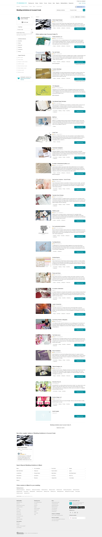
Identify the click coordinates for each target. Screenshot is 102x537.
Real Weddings (54, 509)
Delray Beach (19, 475)
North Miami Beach (72, 473)
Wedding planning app (55, 502)
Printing (19, 51)
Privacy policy (19, 514)
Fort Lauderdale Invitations (58, 226)
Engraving (20, 47)
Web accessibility (19, 519)
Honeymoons (54, 511)
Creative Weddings (56, 69)
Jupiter (70, 470)
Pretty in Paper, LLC (57, 397)
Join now (83, 3)
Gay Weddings (19, 527)
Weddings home (19, 502)
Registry (57, 3)
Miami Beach (54, 473)
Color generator (54, 508)
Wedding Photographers (21, 489)
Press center (19, 509)
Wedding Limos (53, 491)
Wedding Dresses (39, 491)
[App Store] (73, 508)
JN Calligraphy (55, 86)
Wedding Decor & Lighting (69, 491)
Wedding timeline (55, 506)
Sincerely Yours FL (56, 382)
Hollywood (36, 470)
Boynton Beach (54, 470)
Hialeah (70, 468)
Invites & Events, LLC (57, 36)
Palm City (71, 475)
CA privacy (18, 517)
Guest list (35, 505)
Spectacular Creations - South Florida (61, 179)
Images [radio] (78, 16)
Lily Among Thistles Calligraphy (59, 319)
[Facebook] (70, 513)
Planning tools (31, 3)
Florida (30, 6)
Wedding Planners (45, 489)
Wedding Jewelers (20, 493)
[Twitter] (73, 513)
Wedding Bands (32, 491)
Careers (18, 508)
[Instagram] (77, 513)
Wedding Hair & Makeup (36, 489)
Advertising (18, 511)
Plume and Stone (56, 273)
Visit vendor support (55, 520)
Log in (80, 3)
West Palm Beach (20, 470)
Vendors (41, 3)
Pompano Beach (37, 473)
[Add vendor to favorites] (50, 21)
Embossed (20, 45)
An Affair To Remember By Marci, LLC (61, 163)
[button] (31, 29)
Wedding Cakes (46, 491)
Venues (36, 3)
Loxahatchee (19, 473)
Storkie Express (56, 257)
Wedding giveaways (55, 505)
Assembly (20, 40)
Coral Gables (71, 477)
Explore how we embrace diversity (25, 79)
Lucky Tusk (55, 132)
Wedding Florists (59, 489)
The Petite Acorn (56, 335)
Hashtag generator (55, 503)
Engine (35, 511)
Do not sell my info (20, 516)
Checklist (35, 503)
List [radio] (73, 16)
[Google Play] (81, 508)
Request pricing (80, 28)
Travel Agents (77, 491)
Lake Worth (36, 475)
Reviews (18, 524)
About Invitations (56, 350)
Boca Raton (54, 468)
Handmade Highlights (57, 148)
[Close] (32, 17)
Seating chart (36, 509)
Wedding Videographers (67, 489)
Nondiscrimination (20, 506)
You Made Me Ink (56, 242)
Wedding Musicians (60, 491)
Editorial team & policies (21, 505)
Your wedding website (38, 502)
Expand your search (60, 427)
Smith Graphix (55, 411)
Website (64, 3)
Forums (45, 3)
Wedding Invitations (24, 6)
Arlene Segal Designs (57, 20)
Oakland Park (54, 477)
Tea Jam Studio (56, 52)
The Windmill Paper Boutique (59, 101)
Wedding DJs (28, 489)
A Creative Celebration (57, 288)
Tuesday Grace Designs (58, 195)
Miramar (18, 480)
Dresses (49, 3)
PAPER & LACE (55, 211)
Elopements (71, 3)
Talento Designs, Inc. (57, 366)
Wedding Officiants (76, 489)
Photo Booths (26, 491)
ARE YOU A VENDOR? (81, 1)
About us (18, 503)
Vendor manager (37, 508)
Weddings (18, 6)
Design (19, 43)
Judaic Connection (56, 304)
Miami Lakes (19, 477)
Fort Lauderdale (37, 468)
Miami (34, 6)
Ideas (54, 3)
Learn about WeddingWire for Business (58, 519)
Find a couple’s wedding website (57, 515)
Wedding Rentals (19, 491)
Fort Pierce (54, 475)
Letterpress (20, 49)
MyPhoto (54, 117)
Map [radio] (83, 16)
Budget (35, 506)
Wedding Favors (27, 493)
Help (35, 514)
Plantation (36, 477)
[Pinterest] (75, 513)
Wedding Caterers (52, 489)
